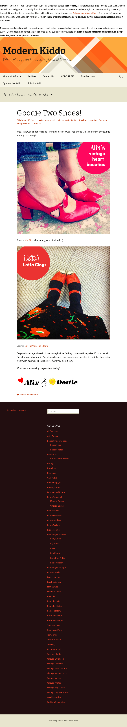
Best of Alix (55, 444)
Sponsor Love (53, 625)
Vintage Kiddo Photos (57, 668)
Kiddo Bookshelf (55, 497)
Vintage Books (57, 505)
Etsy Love (51, 473)
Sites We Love (88, 76)
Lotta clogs (82, 120)
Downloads (52, 468)
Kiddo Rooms (53, 529)
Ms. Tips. (29, 240)
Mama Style (52, 586)
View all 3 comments (29, 394)
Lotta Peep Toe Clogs (36, 345)
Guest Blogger (54, 482)
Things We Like (54, 639)
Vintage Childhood (55, 658)
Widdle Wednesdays (56, 702)
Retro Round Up (54, 615)
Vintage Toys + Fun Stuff (58, 692)
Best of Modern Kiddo (57, 440)
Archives (32, 76)
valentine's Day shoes (98, 120)
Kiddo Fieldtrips (54, 515)
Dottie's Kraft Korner (59, 458)
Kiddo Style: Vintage (56, 567)
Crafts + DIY (52, 454)
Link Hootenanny (54, 582)
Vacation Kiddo (54, 654)
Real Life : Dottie (54, 606)
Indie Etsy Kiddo (57, 557)
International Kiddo (56, 492)
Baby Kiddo (55, 538)
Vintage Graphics (55, 663)
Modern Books (57, 501)
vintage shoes (23, 123)
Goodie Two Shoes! (49, 113)
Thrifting (51, 644)
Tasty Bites (52, 634)
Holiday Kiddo (53, 487)
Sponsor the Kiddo (12, 83)
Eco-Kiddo (55, 553)
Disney (50, 463)
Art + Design (52, 436)
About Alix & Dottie (12, 76)
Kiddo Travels (53, 572)
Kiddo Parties (53, 525)
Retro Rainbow (54, 610)
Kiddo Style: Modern (56, 534)
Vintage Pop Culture (56, 687)
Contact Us (48, 76)
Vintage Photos (54, 682)
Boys (52, 548)
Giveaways (52, 477)
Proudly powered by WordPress (63, 720)
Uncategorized (48, 120)
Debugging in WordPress (85, 13)
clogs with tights (68, 120)
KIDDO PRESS (67, 76)
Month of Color (54, 591)
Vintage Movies (54, 678)
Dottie (38, 123)
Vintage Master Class (57, 673)
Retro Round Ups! (55, 620)
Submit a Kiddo (35, 83)
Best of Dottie (56, 449)
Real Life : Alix (53, 601)
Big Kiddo (54, 543)
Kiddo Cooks (53, 510)
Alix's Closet (52, 431)
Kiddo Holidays (54, 520)
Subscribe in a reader (16, 410)
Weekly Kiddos (54, 697)
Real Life (51, 596)
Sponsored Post (54, 630)
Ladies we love (54, 577)
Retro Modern (56, 562)
